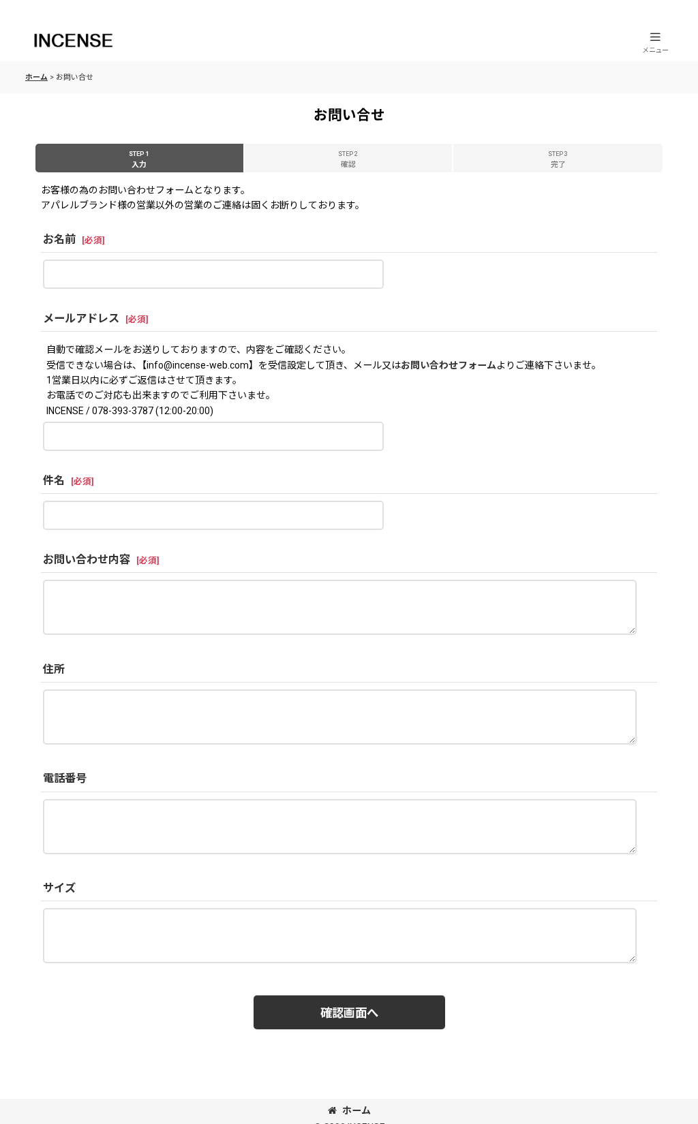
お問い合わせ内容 (86, 559)
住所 (54, 669)
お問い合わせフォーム (448, 365)
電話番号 (65, 778)
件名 (54, 480)
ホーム (356, 1110)
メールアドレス (81, 318)
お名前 (59, 239)
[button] (655, 42)
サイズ (59, 887)
